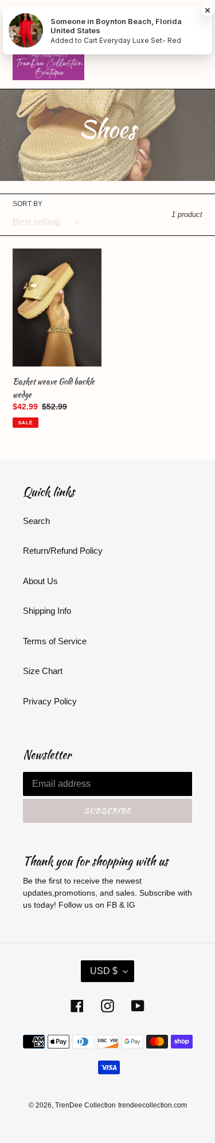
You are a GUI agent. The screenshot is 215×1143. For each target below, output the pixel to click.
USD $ (104, 971)
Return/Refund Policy (63, 550)
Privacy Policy (50, 701)
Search (36, 521)
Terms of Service (55, 641)
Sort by (27, 204)
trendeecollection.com (152, 1105)
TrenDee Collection (85, 1105)
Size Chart (42, 671)
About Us (40, 581)
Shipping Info (47, 611)
